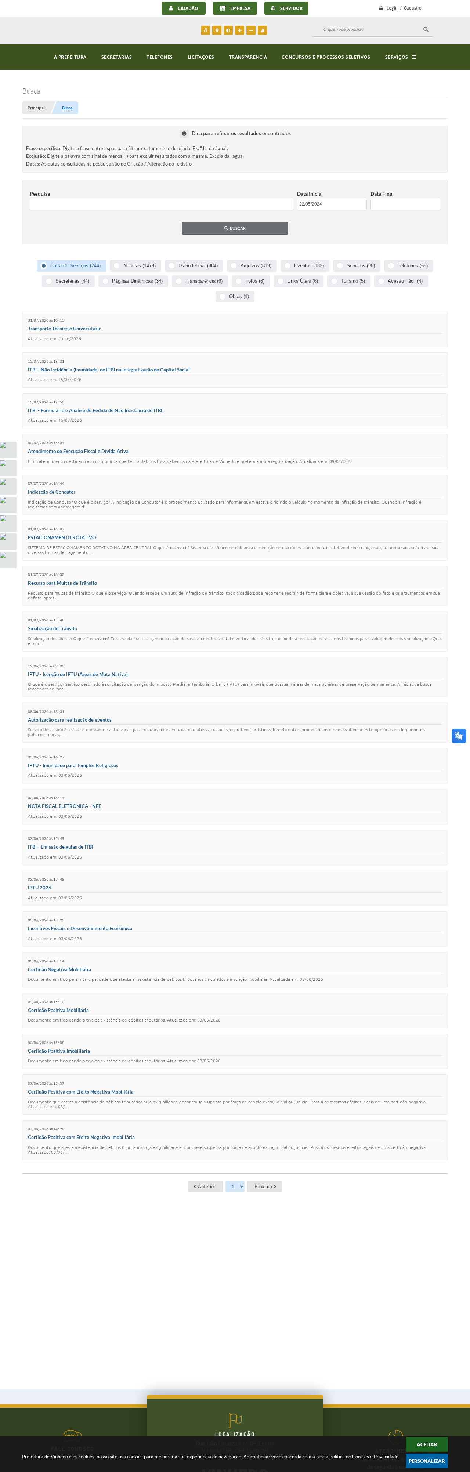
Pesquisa (40, 194)
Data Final (382, 194)
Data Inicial (310, 194)
